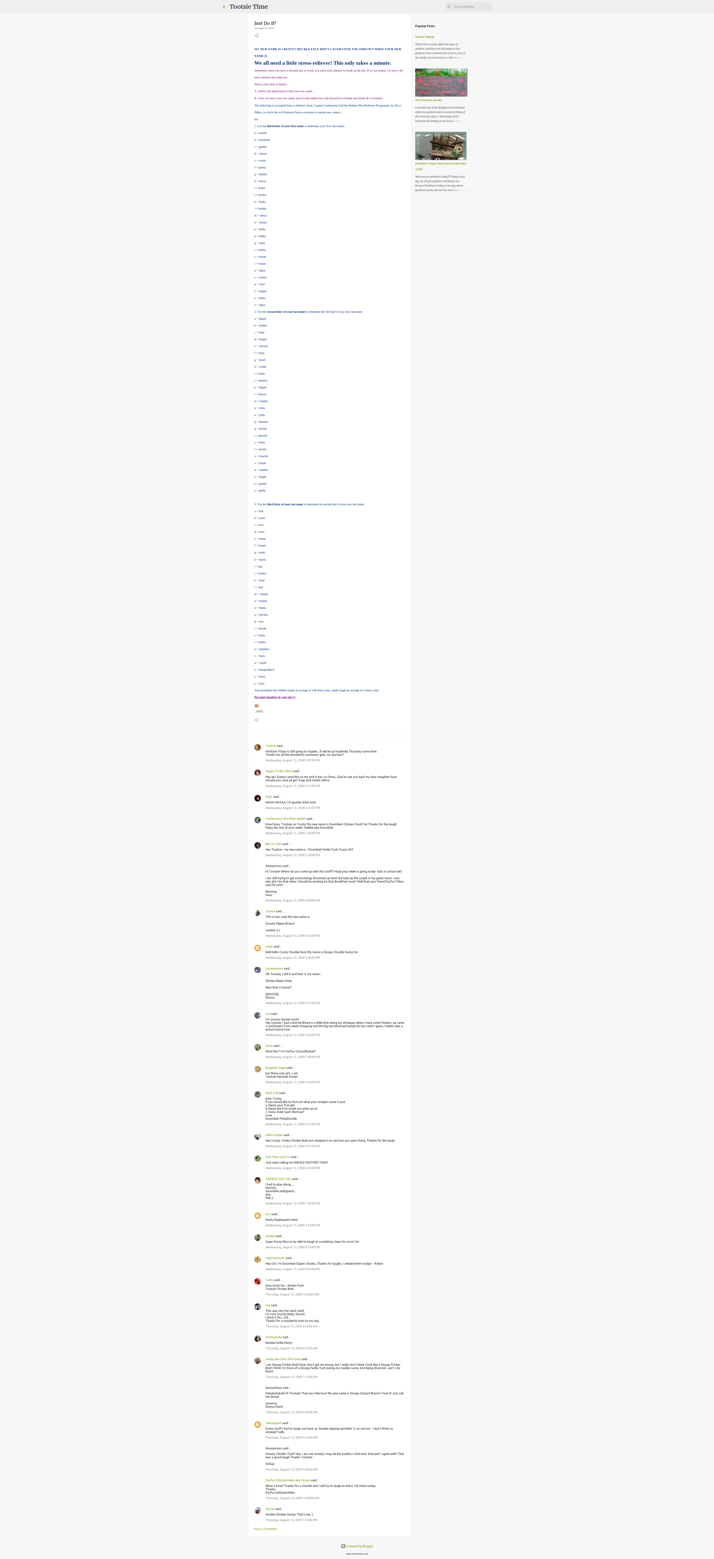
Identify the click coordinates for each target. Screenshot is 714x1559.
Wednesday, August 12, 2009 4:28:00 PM (293, 900)
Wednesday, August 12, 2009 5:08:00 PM (293, 957)
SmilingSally (274, 1337)
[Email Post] (256, 707)
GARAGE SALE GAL (278, 1178)
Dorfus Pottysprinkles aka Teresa (288, 1480)
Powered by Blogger (359, 1546)
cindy (269, 946)
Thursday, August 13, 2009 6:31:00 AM (292, 1348)
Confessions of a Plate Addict (286, 818)
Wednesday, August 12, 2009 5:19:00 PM (293, 1003)
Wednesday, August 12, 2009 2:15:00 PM (293, 786)
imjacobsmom (275, 1258)
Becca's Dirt (274, 844)
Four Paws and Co (278, 1157)
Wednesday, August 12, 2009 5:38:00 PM (293, 1057)
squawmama (274, 968)
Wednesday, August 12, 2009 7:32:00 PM (293, 1203)
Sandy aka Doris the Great (283, 1359)
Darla (269, 1045)
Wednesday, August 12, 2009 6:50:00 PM (293, 1168)
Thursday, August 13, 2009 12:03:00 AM (292, 1294)
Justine (270, 911)
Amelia (270, 1236)
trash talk (272, 1093)
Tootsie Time (249, 6)
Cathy (269, 1280)
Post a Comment (265, 1529)
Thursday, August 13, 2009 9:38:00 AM (292, 1469)
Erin (268, 1214)
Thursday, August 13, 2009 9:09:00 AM (292, 1412)
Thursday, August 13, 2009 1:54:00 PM (291, 1520)
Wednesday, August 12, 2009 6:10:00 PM (293, 1124)
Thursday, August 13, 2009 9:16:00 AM (292, 1437)
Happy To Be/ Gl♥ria (279, 771)
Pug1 (269, 796)
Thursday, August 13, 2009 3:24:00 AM (292, 1326)
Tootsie (271, 745)
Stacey (270, 1508)
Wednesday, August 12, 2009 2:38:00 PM (293, 833)
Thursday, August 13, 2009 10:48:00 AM (292, 1498)
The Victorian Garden (428, 100)
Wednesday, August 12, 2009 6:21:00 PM (293, 1146)
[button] (256, 35)
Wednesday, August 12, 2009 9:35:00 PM (293, 1269)
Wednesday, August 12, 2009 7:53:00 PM (293, 1225)
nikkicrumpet (274, 1135)
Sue (268, 1013)
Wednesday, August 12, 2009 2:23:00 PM (293, 808)
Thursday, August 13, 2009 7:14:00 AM (292, 1377)
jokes (259, 711)
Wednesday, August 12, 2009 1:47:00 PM (293, 760)
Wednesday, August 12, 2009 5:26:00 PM (293, 1035)
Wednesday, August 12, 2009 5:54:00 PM (293, 1082)
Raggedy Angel (276, 1067)
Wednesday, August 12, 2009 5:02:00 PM (293, 935)
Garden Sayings (424, 36)
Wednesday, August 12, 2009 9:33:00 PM (293, 1247)
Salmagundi (274, 1423)
